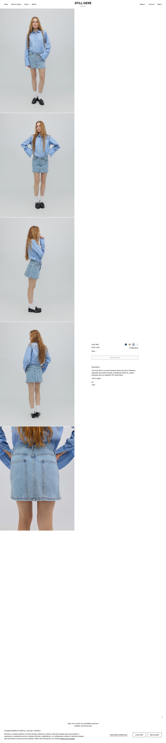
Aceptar (139, 735)
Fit (92, 382)
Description (96, 367)
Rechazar (154, 735)
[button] (142, 4)
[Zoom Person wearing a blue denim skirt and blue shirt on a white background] (37, 478)
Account (151, 4)
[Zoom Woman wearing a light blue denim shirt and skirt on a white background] (37, 165)
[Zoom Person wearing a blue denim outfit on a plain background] (37, 374)
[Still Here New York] (83, 4)
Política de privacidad (67, 739)
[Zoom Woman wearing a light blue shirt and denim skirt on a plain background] (37, 61)
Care (93, 385)
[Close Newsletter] (162, 717)
